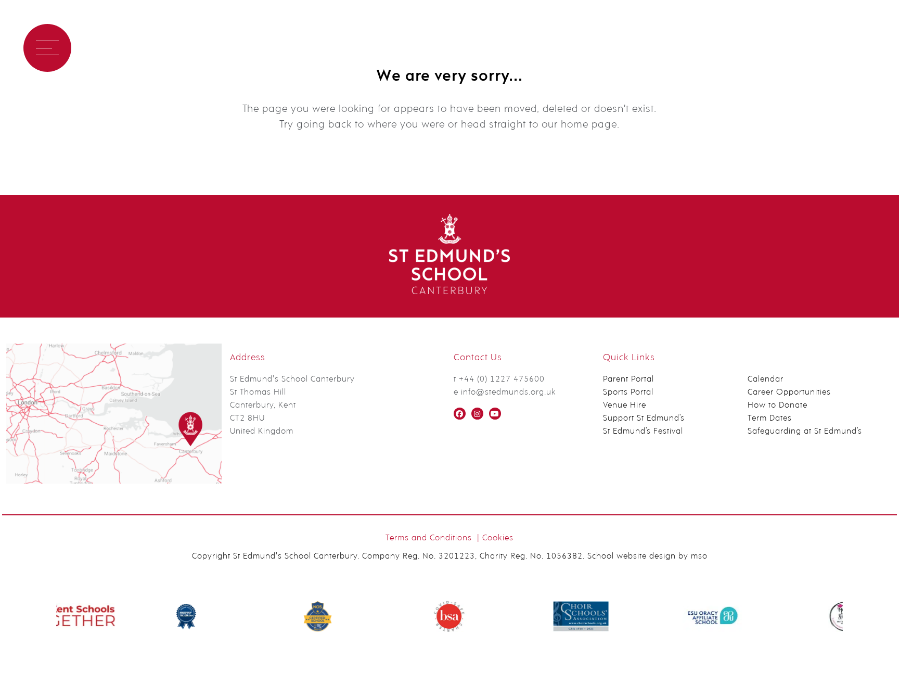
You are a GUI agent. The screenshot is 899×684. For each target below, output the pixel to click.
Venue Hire (624, 405)
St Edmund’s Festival (643, 431)
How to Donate (777, 405)
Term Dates (770, 418)
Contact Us (184, 48)
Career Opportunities (789, 392)
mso (699, 556)
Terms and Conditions (429, 538)
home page (589, 125)
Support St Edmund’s (644, 418)
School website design (631, 556)
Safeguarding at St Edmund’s (805, 431)
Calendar (766, 379)
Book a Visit (111, 48)
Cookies (497, 538)
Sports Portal (628, 392)
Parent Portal (628, 379)
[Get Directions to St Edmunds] (114, 481)
